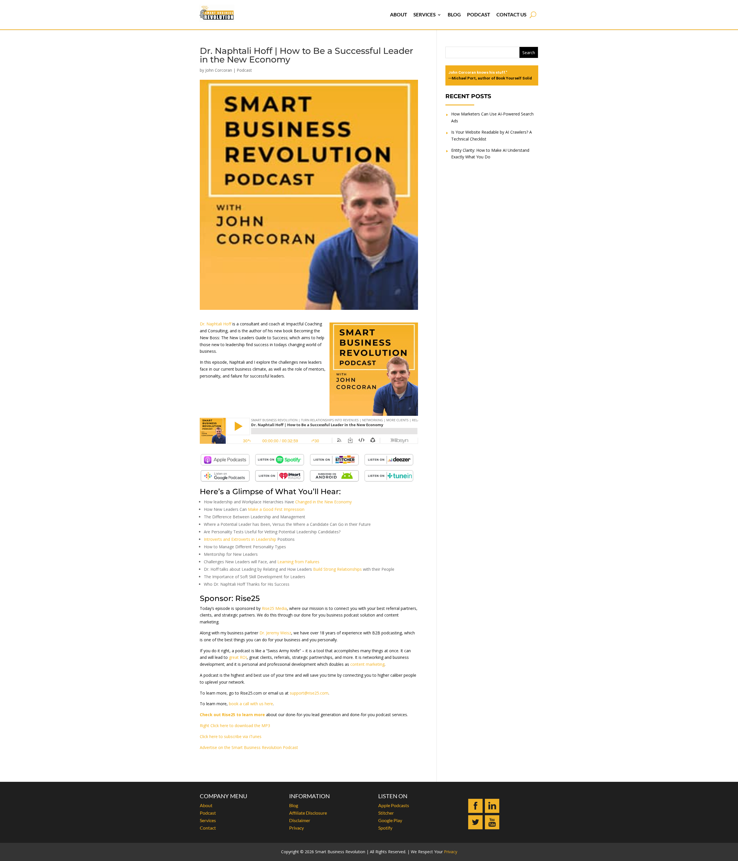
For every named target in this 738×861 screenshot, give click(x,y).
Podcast (478, 15)
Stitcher (386, 813)
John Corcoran (218, 70)
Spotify (385, 827)
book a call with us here (251, 703)
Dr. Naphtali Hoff (215, 324)
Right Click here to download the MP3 (235, 725)
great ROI (238, 657)
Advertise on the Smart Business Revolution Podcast (249, 747)
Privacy (296, 827)
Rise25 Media (274, 608)
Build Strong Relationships (337, 569)
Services (424, 15)
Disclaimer (299, 820)
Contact (208, 827)
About (398, 15)
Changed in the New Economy (323, 502)
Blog (454, 15)
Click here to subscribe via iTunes (230, 736)
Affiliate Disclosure (308, 813)
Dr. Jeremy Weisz (275, 633)
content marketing (367, 664)
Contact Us (511, 15)
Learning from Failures (298, 561)
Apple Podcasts (393, 805)
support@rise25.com (309, 693)
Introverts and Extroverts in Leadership (240, 539)
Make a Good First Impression (276, 509)
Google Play (390, 820)
